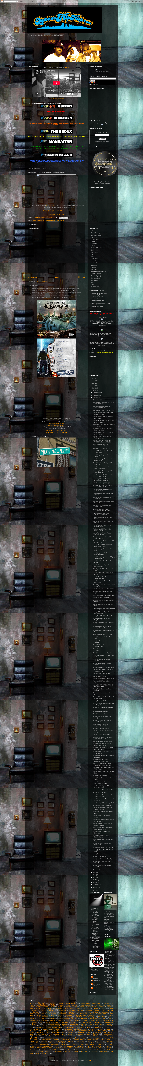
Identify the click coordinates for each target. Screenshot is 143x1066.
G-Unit (52, 1018)
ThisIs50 (93, 282)
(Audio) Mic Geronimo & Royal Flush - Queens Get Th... (103, 537)
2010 (93, 388)
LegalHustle (98, 1027)
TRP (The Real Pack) (95, 916)
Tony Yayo (99, 1046)
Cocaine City (62, 1010)
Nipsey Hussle (95, 908)
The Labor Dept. (95, 278)
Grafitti (109, 1018)
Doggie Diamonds (81, 1015)
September (96, 400)
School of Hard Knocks (74, 1042)
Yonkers (75, 1051)
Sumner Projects (36, 1046)
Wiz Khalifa (49, 1051)
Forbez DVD (94, 243)
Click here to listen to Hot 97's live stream (95, 969)
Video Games (68, 1050)
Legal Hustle (94, 258)
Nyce (51, 1034)
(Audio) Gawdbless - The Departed (102, 653)
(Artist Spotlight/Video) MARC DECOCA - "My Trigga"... (101, 513)
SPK (50, 1043)
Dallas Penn (94, 237)
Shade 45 (101, 1042)
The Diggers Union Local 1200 (101, 303)
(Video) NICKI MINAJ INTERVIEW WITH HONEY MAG (102, 545)
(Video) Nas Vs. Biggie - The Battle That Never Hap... (102, 429)
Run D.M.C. (35, 1042)
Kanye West (94, 1026)
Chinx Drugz (43, 1010)
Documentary (68, 1015)
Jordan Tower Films (64, 1025)
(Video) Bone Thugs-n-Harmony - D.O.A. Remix (102, 862)
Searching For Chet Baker (98, 271)
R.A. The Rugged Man (96, 1038)
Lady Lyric (95, 933)
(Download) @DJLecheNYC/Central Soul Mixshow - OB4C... (102, 737)
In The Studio (75, 1022)
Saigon (57, 1043)
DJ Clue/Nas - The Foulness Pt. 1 (109, 962)
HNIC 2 (61, 1020)
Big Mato (60, 1006)
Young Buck (84, 1051)
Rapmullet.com (65, 1039)
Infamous (97, 1022)
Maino (101, 1029)
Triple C (51, 1047)
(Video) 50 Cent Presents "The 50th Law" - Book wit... (103, 748)
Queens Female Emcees (66, 1038)
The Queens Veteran (96, 984)
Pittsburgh (80, 1034)
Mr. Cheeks (40, 1032)
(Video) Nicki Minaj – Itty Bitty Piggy (103, 859)
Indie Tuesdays (87, 1022)
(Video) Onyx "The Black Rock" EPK (103, 616)
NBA (48, 1032)
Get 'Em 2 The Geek (97, 248)
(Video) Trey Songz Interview (102, 182)
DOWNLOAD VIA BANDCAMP (56, 430)
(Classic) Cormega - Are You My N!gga (103, 595)
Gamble (95, 943)
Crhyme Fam (46, 1012)
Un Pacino (108, 1047)
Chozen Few (95, 924)
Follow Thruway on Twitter (56, 98)
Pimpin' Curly (71, 1034)
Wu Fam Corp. (95, 286)
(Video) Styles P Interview (102, 183)
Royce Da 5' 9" (109, 1041)
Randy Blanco (46, 1039)
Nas (63, 1032)
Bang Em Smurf (86, 1005)
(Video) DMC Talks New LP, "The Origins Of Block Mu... (102, 844)
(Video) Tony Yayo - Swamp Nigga (102, 741)
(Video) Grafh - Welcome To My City (103, 847)
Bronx (38, 1008)
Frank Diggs (91, 1017)
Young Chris (93, 1051)
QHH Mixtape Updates (86, 1035)
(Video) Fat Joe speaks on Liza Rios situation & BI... (103, 459)
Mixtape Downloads (86, 1031)
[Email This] (60, 218)
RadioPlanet (94, 267)
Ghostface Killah (94, 1018)
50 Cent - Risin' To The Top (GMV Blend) (109, 923)
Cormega (110, 1010)
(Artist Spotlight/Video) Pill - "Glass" (103, 634)
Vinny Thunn (90, 1049)
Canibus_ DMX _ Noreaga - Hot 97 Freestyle (109, 952)
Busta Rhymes (69, 1008)
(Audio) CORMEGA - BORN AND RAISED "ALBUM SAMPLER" (102, 441)
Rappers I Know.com (95, 926)
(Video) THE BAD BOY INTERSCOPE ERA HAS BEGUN (103, 421)
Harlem (76, 1020)
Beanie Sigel (107, 1005)
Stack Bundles (90, 1044)
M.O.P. (85, 1029)
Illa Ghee (55, 1022)
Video (54, 1049)
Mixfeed (93, 261)
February (95, 884)
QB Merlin (94, 265)
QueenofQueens (96, 981)
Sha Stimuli (94, 1042)
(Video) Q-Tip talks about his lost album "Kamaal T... (102, 553)
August (95, 870)
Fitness (55, 1017)
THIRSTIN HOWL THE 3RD (95, 938)
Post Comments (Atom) (42, 281)
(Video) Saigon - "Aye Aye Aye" (101, 483)
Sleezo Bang (54, 1044)
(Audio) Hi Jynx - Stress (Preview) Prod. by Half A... (102, 437)
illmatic (38, 1053)
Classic (51, 1010)
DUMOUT (92, 1013)
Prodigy (96, 1034)
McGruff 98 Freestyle (109, 985)
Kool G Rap (39, 1027)
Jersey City (98, 1024)
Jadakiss (64, 1024)
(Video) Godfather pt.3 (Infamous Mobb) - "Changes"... (102, 627)
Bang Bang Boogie (73, 1005)
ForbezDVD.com (80, 1017)
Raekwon (35, 1039)
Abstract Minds (36, 220)
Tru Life (57, 1047)
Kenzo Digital (104, 1025)
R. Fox (95, 911)
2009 (93, 390)
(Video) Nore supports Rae (100, 711)
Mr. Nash (95, 912)
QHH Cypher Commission (54, 1035)
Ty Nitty (100, 1047)
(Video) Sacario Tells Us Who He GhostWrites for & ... (102, 744)
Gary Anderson (95, 977)
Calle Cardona (86, 1008)
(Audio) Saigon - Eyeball (99, 714)
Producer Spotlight (108, 1034)
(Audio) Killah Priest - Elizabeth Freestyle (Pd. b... (101, 645)
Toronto (32, 1047)
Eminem (108, 1015)
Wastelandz (40, 1051)
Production (35, 1036)
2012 (93, 383)
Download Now (102, 325)
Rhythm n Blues (34, 1041)
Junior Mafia (75, 1025)
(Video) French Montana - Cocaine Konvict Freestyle (102, 808)
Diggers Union (95, 239)
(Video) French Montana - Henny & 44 (103, 678)
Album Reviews (96, 1003)
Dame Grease (102, 1013)
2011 (93, 385)
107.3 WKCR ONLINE (98, 301)
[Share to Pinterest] (67, 218)
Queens (61, 220)
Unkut (92, 284)
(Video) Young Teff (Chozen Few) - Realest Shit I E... (102, 505)
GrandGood (94, 252)
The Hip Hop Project (96, 276)
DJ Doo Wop (105, 1012)
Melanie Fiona (95, 910)
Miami (42, 1031)
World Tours (58, 1051)
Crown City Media (96, 235)
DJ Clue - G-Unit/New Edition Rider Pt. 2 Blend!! (109, 913)
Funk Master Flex (42, 1018)
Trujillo (95, 907)
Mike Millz (95, 920)
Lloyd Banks (68, 1029)
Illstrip (95, 934)
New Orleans (81, 1032)
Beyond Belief (95, 940)
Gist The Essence (95, 928)
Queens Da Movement (50, 1038)
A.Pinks (95, 921)
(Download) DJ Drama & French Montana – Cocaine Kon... (101, 479)
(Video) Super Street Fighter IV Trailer (103, 410)
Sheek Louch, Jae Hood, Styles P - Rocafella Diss (109, 968)
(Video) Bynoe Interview (99, 854)
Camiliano (95, 1008)
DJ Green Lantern (51, 1013)
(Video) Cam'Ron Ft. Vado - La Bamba (103, 667)
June (94, 875)
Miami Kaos (50, 1031)
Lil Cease (106, 1027)
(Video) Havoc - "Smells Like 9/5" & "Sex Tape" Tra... (103, 670)
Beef (38, 1006)
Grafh (103, 1018)
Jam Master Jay (74, 1024)
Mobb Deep (102, 1031)
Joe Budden (33, 1026)
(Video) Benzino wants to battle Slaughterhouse (101, 836)
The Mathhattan (95, 280)
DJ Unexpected (83, 1013)
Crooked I (54, 1012)
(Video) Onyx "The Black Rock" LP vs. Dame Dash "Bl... (103, 402)
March (95, 882)
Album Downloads (85, 1003)
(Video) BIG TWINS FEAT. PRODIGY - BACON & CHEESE (104, 685)
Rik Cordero (61, 1041)
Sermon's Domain (96, 273)
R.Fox (106, 1038)
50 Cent (41, 1003)
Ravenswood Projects (77, 1039)
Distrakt (95, 930)
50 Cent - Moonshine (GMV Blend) (108, 919)
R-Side (95, 914)
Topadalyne (108, 1046)
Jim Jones (108, 1024)
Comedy (80, 1010)
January (95, 887)
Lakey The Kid (57, 1027)
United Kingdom (34, 1050)
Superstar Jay (48, 1046)
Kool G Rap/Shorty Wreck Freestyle (109, 988)
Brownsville (59, 1008)
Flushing (69, 1017)
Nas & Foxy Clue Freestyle (109, 976)
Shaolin (109, 1043)
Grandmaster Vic (34, 1020)
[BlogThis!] (62, 218)
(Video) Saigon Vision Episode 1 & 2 (103, 805)
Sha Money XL (85, 1042)
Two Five (94, 1047)
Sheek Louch (33, 1044)
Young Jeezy (103, 1051)
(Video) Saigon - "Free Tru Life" (101, 673)
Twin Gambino (85, 1047)
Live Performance (56, 1029)
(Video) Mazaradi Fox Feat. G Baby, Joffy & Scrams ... (103, 413)
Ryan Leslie (44, 1042)
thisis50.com (45, 1053)
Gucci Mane (44, 1020)
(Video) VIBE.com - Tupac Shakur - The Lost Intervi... (103, 565)
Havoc (85, 1020)
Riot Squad (71, 1041)
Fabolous (32, 1017)
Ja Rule (45, 1024)
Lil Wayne (37, 1029)
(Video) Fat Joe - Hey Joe (100, 775)
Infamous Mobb (108, 1022)
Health (92, 1020)
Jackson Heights (54, 1024)
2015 (93, 378)
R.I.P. (111, 1038)
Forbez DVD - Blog (97, 306)
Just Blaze (85, 1025)
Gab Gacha (74, 1018)
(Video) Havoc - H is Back (100, 792)
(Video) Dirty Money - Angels (101, 728)
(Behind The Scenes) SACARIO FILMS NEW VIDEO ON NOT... (102, 764)
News (89, 1032)
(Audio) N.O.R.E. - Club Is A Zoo (102, 448)
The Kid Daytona (95, 946)
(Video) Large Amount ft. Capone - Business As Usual (102, 664)
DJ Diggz (95, 1012)
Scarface (64, 1042)
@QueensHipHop (102, 123)
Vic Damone (45, 1049)
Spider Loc (74, 1044)
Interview (35, 1024)
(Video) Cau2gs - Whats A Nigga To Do (103, 803)
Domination (92, 1015)
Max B (108, 1029)
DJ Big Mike (80, 1012)
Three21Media (80, 1046)
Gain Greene (83, 1018)
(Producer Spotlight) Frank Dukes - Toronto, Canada (102, 529)
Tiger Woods (90, 1046)
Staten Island (101, 1044)
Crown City (63, 1012)
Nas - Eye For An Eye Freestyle (109, 982)
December (96, 392)
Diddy (53, 1015)
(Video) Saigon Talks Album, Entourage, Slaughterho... (101, 760)
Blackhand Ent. (92, 1006)
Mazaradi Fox (33, 1031)
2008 (93, 890)
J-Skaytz (95, 918)
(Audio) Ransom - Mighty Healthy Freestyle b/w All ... (102, 525)
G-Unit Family (95, 246)
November (96, 395)
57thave (93, 231)
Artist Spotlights (50, 205)
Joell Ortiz (43, 1026)
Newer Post (32, 277)
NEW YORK (55, 1032)
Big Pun (75, 1006)
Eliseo (95, 923)
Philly (63, 1034)
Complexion (95, 947)
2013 (93, 380)
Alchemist (106, 1003)
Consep (104, 1010)
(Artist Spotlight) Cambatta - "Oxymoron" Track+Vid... (100, 725)
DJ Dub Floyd (40, 1013)
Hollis (40, 1022)
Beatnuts (32, 1006)
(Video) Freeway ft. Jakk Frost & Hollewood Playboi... (102, 533)
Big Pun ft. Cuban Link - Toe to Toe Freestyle (109, 973)
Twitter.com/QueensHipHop (56, 423)
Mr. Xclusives (95, 263)
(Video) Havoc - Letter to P (100, 676)
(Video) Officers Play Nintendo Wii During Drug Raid (102, 577)
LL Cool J (48, 1027)
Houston (47, 1022)
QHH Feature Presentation (71, 1035)
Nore (31, 1034)
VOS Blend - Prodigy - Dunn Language (108, 928)
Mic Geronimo (60, 1031)
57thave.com (52, 1003)
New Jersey (71, 1032)
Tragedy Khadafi (41, 1047)
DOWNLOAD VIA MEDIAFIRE (56, 432)
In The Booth (64, 1022)
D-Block (71, 1012)
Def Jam (38, 1015)
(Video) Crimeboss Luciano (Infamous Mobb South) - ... (103, 623)
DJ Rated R (72, 1013)
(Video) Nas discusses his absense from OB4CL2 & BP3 (103, 467)
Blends (109, 1006)
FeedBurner (106, 141)
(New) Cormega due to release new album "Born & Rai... (102, 828)
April (94, 880)
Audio (52, 220)
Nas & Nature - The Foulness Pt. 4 (109, 965)
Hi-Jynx (56, 220)
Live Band (45, 1029)
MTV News (93, 1029)
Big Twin (82, 1006)
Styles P (110, 1044)
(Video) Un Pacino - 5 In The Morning (103, 588)
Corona (35, 1012)
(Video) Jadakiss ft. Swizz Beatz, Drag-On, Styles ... (102, 619)
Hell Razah (99, 1020)
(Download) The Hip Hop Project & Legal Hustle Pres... (102, 471)
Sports (81, 1044)
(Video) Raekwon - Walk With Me (102, 734)
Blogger (89, 1060)
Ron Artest (94, 269)
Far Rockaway (43, 1017)
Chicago (34, 1010)
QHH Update (96, 1035)
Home (56, 277)
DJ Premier (62, 1013)
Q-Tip (43, 1036)
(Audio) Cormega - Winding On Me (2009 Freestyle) (102, 489)
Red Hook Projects (91, 1039)
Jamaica (83, 1024)
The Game (58, 1046)
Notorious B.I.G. (42, 1034)
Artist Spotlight (45, 220)
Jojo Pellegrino (53, 1025)
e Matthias (96, 988)
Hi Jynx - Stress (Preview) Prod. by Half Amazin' (56, 211)
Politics (88, 1034)
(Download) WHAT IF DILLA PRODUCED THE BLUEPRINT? (102, 509)
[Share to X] (63, 218)
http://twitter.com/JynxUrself (56, 214)
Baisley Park (62, 1005)
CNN (77, 1008)
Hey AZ (93, 254)
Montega (95, 931)
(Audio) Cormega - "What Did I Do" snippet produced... (102, 824)
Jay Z (90, 1024)
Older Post (81, 277)
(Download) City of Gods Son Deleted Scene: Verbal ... (103, 697)
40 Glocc (32, 1003)
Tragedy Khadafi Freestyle (109, 979)
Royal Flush (99, 1041)
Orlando (57, 1034)
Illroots (93, 256)
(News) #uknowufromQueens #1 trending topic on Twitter (102, 782)
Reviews (109, 1039)
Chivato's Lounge (96, 233)
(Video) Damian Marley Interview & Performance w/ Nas (102, 795)
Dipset (60, 1015)
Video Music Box (80, 1049)
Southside (63, 1044)
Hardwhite (68, 1020)
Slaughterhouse (44, 1044)
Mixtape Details (72, 1031)
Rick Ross (45, 1041)
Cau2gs (111, 1008)
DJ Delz (88, 1012)
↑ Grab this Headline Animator (102, 71)
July (94, 872)
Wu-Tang (67, 1051)
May (94, 877)
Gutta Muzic (53, 1020)
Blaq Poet (101, 1006)
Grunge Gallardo (95, 936)
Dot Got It (94, 241)
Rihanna (53, 1041)
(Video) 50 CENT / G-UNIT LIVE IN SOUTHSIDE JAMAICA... (102, 475)
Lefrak (88, 1027)
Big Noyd (67, 1006)
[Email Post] (56, 217)
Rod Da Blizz (81, 1041)
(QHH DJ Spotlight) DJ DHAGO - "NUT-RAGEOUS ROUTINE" (102, 660)
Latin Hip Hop (79, 1027)
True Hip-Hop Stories (66, 1047)
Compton (96, 1010)
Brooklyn (48, 1008)
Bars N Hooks (97, 1005)
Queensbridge (80, 1038)
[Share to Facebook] (65, 218)
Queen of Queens (107, 1035)
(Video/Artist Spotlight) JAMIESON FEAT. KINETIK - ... (102, 786)
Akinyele (61, 1003)
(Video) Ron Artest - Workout (101, 597)
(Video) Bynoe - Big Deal (100, 856)
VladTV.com (100, 1050)
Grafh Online (94, 250)
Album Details (70, 1003)
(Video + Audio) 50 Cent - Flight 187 (103, 790)
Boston (31, 1008)
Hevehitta (106, 1020)
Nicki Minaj (98, 1032)
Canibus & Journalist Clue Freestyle (109, 958)
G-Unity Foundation (64, 1018)
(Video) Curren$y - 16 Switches (101, 701)
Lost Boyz (78, 1029)
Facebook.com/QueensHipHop (56, 425)
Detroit (46, 1015)
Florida (62, 1017)
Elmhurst (101, 1015)
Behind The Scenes (48, 1006)
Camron (104, 1008)
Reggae (102, 1039)
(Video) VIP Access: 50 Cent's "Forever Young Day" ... (101, 406)
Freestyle (101, 1017)
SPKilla (66, 67)
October (95, 397)
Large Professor (68, 1027)
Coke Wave (72, 1010)
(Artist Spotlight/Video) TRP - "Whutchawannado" (101, 445)
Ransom (55, 1039)
